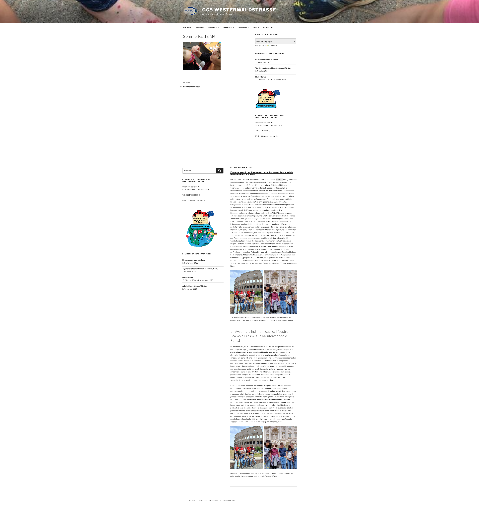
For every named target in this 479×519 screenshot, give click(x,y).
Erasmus (279, 179)
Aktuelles (200, 27)
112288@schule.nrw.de (268, 136)
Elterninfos (268, 27)
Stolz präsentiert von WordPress (222, 500)
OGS (255, 27)
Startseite (187, 27)
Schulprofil (212, 27)
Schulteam (227, 27)
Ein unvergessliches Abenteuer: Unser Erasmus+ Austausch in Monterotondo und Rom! (261, 173)
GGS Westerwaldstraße (239, 10)
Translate (273, 46)
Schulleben (242, 27)
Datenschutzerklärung (198, 500)
